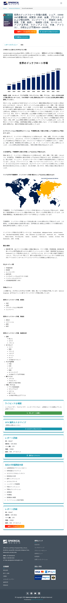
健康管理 (5, 582)
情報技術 (5, 585)
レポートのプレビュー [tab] (11, 45)
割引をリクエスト (23, 37)
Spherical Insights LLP (37, 599)
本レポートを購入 (34, 413)
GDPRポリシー (39, 553)
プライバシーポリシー (41, 550)
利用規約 (37, 556)
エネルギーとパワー (8, 579)
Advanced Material (14, 8)
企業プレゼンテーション (41, 559)
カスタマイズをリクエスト (50, 32)
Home (5, 8)
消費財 (5, 576)
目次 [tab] (22, 45)
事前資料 (5, 570)
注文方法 (37, 544)
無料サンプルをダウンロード (26, 32)
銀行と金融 (6, 573)
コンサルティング (39, 547)
